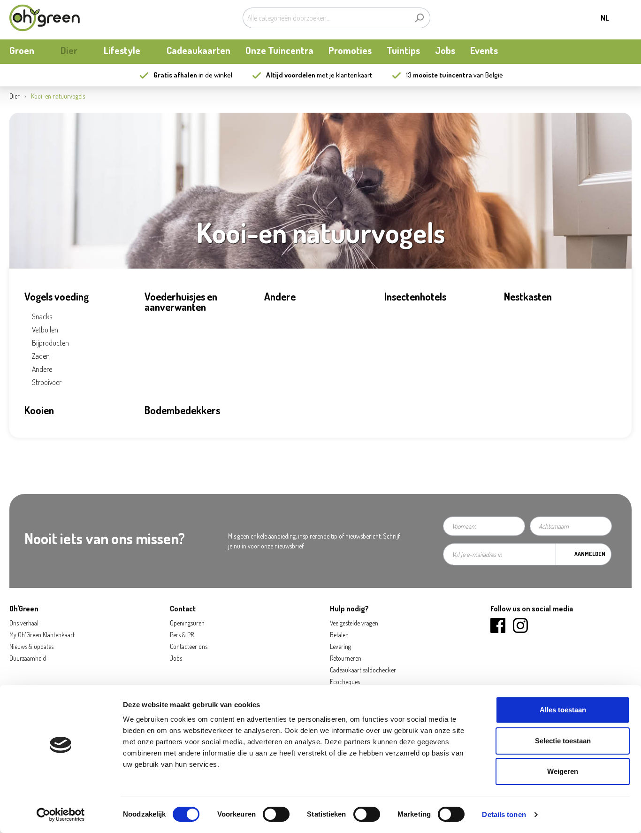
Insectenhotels (415, 296)
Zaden (41, 356)
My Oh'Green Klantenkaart (42, 635)
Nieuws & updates (31, 646)
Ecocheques (345, 682)
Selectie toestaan (563, 741)
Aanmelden (589, 553)
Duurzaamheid (27, 658)
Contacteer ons (188, 646)
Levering (340, 646)
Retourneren (345, 658)
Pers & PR (182, 635)
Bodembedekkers (182, 410)
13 (439, 74)
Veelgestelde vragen (354, 623)
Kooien (39, 410)
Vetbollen (45, 329)
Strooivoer (46, 382)
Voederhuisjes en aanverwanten (181, 301)
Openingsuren (187, 623)
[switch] (276, 814)
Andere (42, 369)
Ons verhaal (23, 623)
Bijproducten (50, 342)
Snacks (42, 316)
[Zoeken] (419, 18)
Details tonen (504, 814)
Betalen (339, 635)
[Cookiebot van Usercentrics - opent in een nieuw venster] (61, 815)
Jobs (176, 658)
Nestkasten (528, 296)
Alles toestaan (563, 710)
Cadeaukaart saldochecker (363, 670)
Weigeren (562, 771)
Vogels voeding (56, 296)
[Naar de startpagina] (44, 17)
